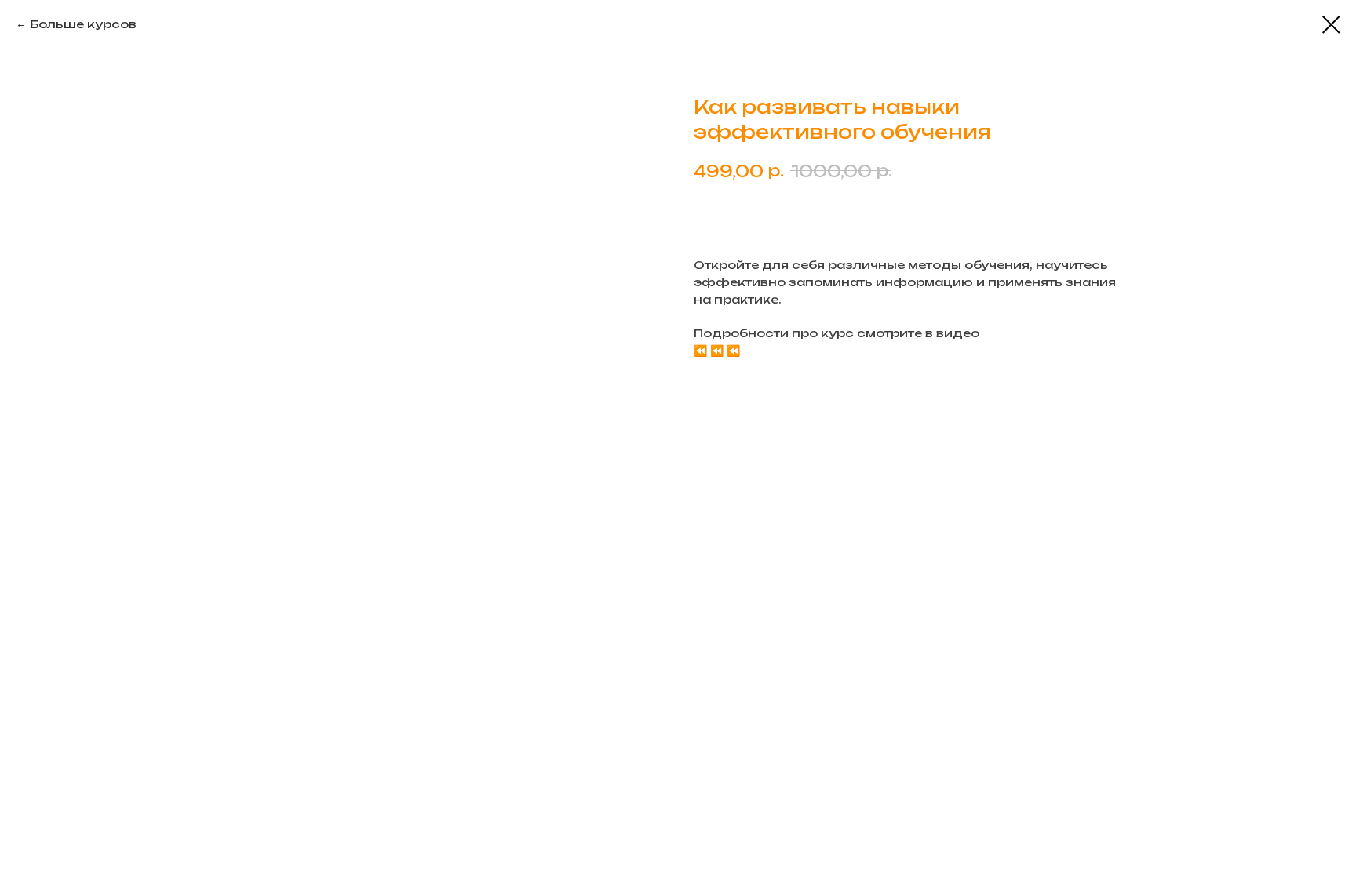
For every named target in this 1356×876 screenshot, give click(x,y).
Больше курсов (83, 24)
